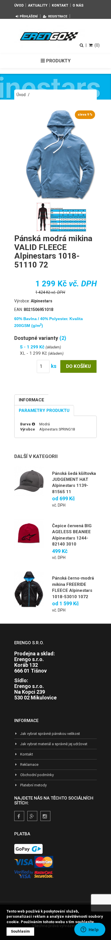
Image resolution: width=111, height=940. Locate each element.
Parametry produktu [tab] (44, 410)
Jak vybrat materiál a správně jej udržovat (53, 744)
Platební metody (33, 785)
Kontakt (60, 5)
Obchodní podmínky (37, 775)
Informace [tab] (31, 399)
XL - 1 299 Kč (34, 353)
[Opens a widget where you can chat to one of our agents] (89, 930)
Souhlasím (20, 931)
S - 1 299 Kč (33, 347)
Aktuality (38, 5)
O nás (78, 5)
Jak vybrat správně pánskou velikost (50, 733)
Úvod (19, 5)
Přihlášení (29, 16)
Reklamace (29, 764)
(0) (97, 45)
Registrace (57, 16)
